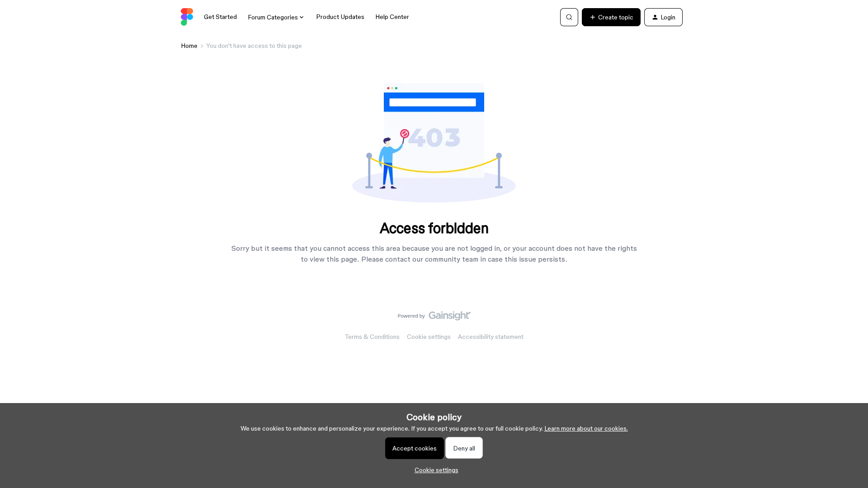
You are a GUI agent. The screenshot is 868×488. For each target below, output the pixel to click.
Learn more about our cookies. (586, 428)
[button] (611, 17)
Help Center (392, 16)
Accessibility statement (491, 336)
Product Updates (340, 16)
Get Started (220, 16)
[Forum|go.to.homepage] (187, 17)
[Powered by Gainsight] (434, 318)
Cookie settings (429, 336)
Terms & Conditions (372, 336)
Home (189, 45)
